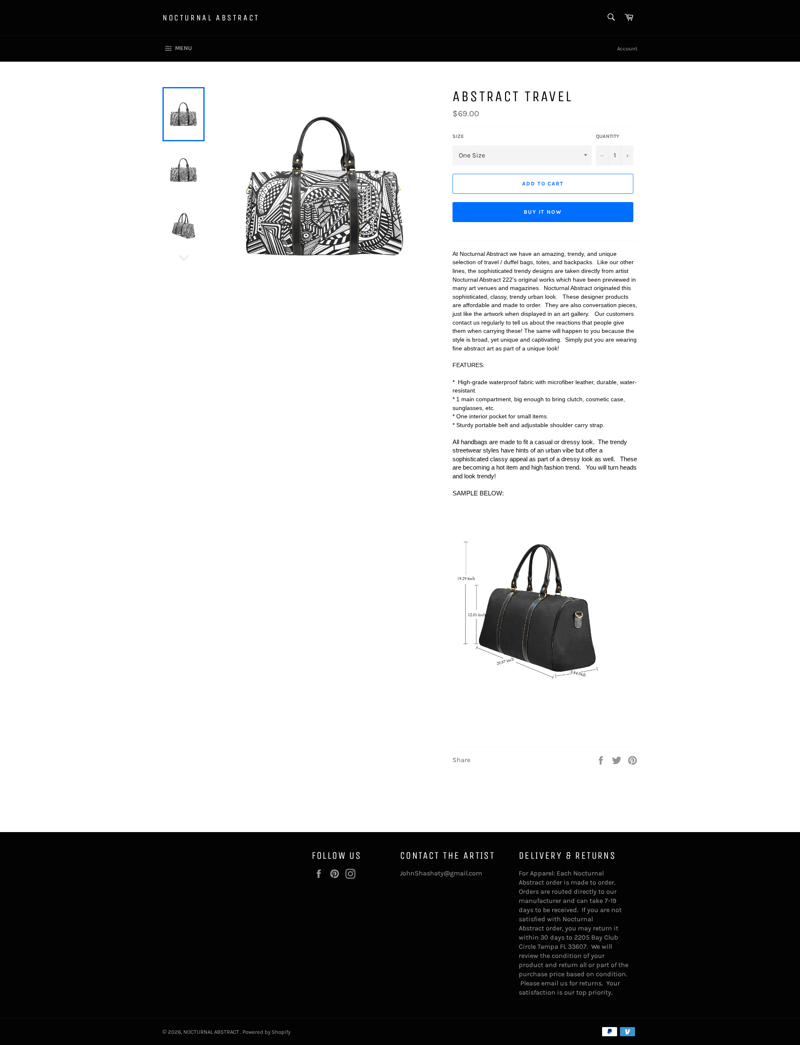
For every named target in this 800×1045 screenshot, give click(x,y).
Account (627, 48)
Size (458, 136)
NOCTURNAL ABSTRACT (211, 17)
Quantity (607, 136)
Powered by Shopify (266, 1032)
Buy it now (543, 212)
